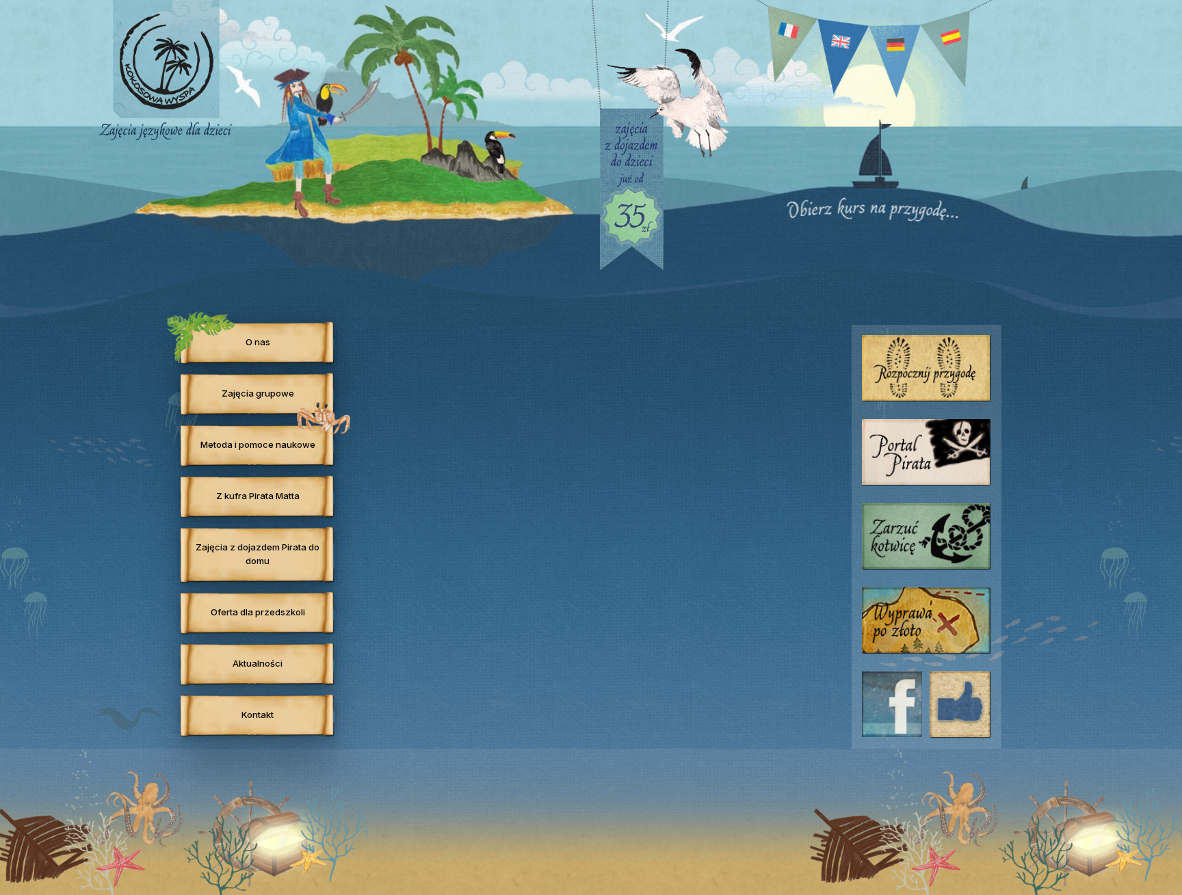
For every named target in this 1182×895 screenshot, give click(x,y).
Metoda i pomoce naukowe (257, 444)
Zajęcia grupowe (258, 393)
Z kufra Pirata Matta (258, 495)
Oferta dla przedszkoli (258, 611)
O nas (258, 341)
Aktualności (258, 663)
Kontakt (257, 714)
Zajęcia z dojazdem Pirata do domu (257, 554)
